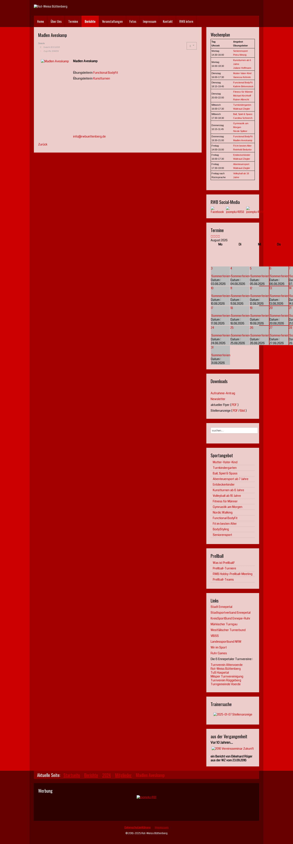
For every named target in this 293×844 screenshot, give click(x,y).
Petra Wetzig (239, 55)
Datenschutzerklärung (137, 827)
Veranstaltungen (112, 21)
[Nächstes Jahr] (216, 236)
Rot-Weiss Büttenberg (226, 669)
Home (40, 21)
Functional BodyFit (105, 72)
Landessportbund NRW (226, 641)
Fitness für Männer (243, 91)
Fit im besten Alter (242, 145)
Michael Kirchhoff (242, 95)
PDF (234, 405)
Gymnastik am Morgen (227, 507)
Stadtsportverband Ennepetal (231, 612)
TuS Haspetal (220, 672)
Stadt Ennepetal (221, 607)
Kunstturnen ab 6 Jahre (228, 490)
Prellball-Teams (223, 579)
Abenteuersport (241, 164)
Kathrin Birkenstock (243, 86)
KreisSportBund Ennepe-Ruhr (230, 618)
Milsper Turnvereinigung (227, 676)
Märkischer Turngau (224, 624)
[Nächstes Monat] (219, 236)
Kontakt (168, 21)
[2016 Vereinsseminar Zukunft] (233, 748)
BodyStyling (221, 529)
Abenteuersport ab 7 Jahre (230, 479)
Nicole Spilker (240, 131)
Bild (242, 410)
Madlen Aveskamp (242, 140)
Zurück (42, 144)
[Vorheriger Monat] (214, 236)
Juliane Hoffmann (242, 68)
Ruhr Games (219, 653)
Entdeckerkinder (241, 155)
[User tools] (191, 45)
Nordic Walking (223, 512)
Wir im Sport (219, 647)
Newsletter (218, 399)
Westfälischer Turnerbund (228, 630)
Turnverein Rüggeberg (226, 680)
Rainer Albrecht (241, 99)
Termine (73, 21)
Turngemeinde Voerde (226, 684)
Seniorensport (240, 51)
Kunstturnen (101, 78)
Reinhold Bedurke (242, 149)
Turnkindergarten (242, 105)
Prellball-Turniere (224, 568)
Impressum (149, 21)
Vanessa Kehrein (242, 77)
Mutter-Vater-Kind (242, 73)
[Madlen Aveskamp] (55, 61)
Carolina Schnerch (242, 118)
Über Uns (56, 21)
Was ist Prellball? (224, 563)
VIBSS (215, 636)
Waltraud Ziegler (241, 108)
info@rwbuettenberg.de (89, 136)
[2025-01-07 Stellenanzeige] (232, 714)
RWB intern (186, 21)
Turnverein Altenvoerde (227, 665)
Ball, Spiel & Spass (242, 114)
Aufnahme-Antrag (223, 393)
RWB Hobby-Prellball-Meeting (232, 574)
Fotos (132, 21)
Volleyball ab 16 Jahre (227, 496)
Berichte (90, 21)
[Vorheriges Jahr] (212, 236)
